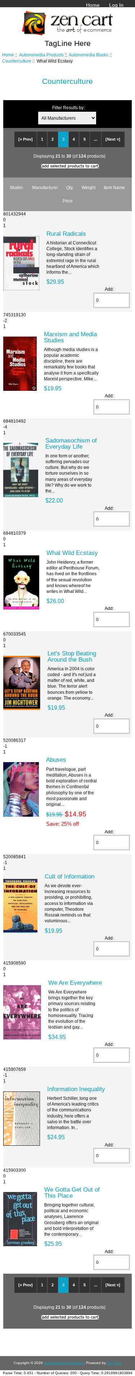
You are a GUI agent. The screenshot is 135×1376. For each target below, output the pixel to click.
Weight (88, 187)
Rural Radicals (66, 233)
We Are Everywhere (75, 982)
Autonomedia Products (41, 54)
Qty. (69, 187)
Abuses (56, 759)
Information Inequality (76, 1089)
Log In (116, 5)
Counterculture (16, 61)
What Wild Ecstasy (72, 552)
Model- (17, 187)
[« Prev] (25, 139)
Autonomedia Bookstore (64, 1363)
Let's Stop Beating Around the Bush (72, 656)
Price (68, 200)
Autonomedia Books (88, 54)
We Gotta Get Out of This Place (72, 1192)
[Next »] (112, 139)
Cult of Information (69, 876)
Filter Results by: (68, 107)
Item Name (114, 187)
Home (93, 5)
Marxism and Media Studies (70, 336)
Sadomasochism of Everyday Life (71, 443)
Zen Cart (114, 1363)
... (95, 139)
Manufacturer (45, 187)
